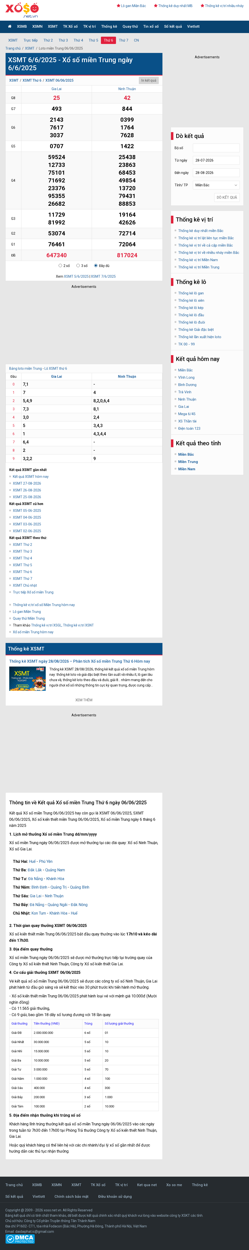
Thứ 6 (108, 40)
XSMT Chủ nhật (25, 585)
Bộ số (179, 148)
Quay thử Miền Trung (29, 618)
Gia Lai (57, 89)
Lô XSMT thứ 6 (55, 368)
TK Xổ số (70, 26)
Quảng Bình (79, 887)
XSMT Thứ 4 (22, 558)
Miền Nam (186, 469)
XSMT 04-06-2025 (27, 517)
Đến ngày (182, 173)
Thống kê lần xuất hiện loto (199, 337)
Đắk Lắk (35, 870)
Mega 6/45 (186, 414)
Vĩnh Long (186, 377)
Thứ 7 (123, 40)
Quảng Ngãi (57, 904)
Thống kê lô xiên (191, 300)
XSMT (53, 26)
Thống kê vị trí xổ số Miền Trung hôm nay (44, 605)
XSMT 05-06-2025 (27, 511)
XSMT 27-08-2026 (27, 483)
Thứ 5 (93, 40)
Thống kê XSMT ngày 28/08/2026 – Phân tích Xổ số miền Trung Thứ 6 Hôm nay (79, 661)
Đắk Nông (79, 904)
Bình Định (39, 887)
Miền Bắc (185, 370)
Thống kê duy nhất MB (175, 6)
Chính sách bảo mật (71, 1196)
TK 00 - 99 (186, 344)
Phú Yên (46, 861)
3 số (84, 266)
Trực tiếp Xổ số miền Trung (33, 592)
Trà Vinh (184, 392)
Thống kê (109, 26)
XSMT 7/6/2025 (103, 276)
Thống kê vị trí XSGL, (47, 625)
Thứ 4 (78, 40)
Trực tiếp (31, 40)
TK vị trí (89, 26)
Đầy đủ (104, 266)
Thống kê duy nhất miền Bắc (200, 231)
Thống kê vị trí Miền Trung (198, 267)
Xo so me (174, 1185)
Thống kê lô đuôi (191, 322)
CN (136, 40)
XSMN (37, 26)
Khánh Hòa (55, 878)
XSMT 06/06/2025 (59, 80)
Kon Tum (38, 913)
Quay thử (130, 26)
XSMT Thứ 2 (22, 545)
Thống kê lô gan (191, 293)
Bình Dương (187, 385)
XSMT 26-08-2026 (27, 490)
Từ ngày (181, 160)
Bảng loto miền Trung (25, 368)
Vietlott (193, 26)
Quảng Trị (59, 887)
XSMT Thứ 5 (22, 565)
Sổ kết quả (173, 26)
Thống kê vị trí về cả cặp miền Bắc (205, 245)
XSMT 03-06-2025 (27, 524)
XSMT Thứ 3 (22, 551)
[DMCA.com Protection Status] (20, 1242)
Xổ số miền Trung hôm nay (33, 632)
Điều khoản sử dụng (115, 1196)
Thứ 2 (48, 40)
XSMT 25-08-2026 (27, 497)
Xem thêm (83, 700)
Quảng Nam (55, 870)
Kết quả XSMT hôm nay (31, 477)
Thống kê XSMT (26, 649)
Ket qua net (147, 1185)
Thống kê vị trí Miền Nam (198, 260)
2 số (66, 266)
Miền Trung (188, 462)
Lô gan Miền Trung (27, 612)
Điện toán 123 (189, 428)
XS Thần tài (187, 421)
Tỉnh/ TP (181, 185)
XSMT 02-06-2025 (27, 531)
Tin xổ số (151, 26)
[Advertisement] (77, 325)
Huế (32, 861)
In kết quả (148, 80)
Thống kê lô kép (191, 308)
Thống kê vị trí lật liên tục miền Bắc (206, 238)
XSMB (22, 26)
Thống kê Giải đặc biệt (196, 329)
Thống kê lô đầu (191, 315)
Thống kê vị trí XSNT (78, 625)
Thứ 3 (63, 40)
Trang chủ (13, 48)
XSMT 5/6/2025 (76, 276)
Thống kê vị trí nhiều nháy (224, 6)
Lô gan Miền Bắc (133, 6)
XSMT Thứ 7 (22, 579)
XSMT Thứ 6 (32, 80)
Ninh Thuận (127, 89)
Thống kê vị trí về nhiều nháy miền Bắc (208, 252)
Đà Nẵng (35, 878)
